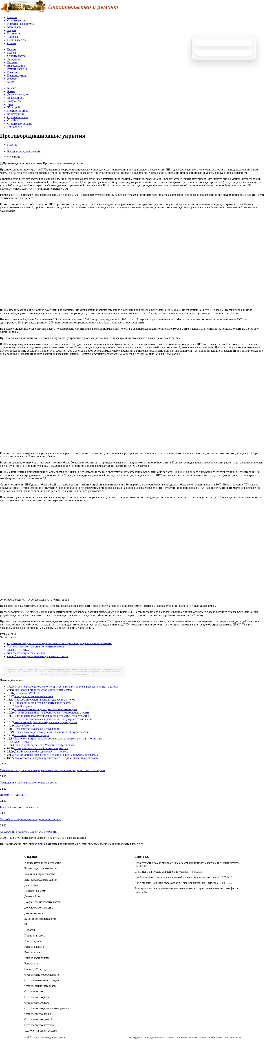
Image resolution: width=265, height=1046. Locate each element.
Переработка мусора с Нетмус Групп (37, 728)
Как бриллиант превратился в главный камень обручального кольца (73, 669)
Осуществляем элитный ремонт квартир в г (41, 748)
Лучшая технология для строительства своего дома (45, 709)
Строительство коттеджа (39, 1025)
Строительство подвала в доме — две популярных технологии (53, 719)
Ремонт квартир (34, 946)
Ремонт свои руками (37, 957)
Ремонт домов (33, 941)
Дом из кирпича (34, 913)
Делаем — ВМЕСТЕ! (20, 649)
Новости (29, 929)
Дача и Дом (31, 885)
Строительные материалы (40, 985)
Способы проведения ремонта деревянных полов (37, 656)
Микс (27, 924)
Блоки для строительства (39, 874)
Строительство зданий (38, 1019)
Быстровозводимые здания (23, 151)
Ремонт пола (32, 952)
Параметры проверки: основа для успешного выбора (64, 674)
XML (142, 843)
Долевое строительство (38, 907)
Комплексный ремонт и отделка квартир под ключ (45, 722)
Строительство (33, 991)
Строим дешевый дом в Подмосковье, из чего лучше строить (51, 712)
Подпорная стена (34, 935)
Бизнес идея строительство (41, 868)
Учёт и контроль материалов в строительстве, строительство (51, 715)
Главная (12, 144)
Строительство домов (37, 1013)
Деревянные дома (35, 890)
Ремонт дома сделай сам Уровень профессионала (44, 745)
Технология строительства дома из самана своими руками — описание (58, 738)
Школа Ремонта (24, 725)
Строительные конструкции (41, 980)
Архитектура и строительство (42, 862)
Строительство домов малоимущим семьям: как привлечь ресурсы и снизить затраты (59, 643)
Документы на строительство (42, 901)
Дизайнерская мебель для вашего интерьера (24, 669)
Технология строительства (40, 1030)
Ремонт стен (31, 963)
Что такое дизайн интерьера (31, 735)
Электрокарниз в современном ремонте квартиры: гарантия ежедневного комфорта (84, 672)
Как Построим (23, 706)
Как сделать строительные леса (26, 653)
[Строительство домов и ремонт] (59, 11)
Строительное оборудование (41, 974)
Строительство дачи (36, 997)
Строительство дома (36, 1002)
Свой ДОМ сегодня (36, 969)
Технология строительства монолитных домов (36, 646)
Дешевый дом (32, 896)
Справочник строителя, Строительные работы (43, 702)
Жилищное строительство (40, 918)
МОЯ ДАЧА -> (23, 741)
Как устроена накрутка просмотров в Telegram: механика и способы (56, 758)
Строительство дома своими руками (46, 1008)
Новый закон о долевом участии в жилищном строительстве (51, 732)
